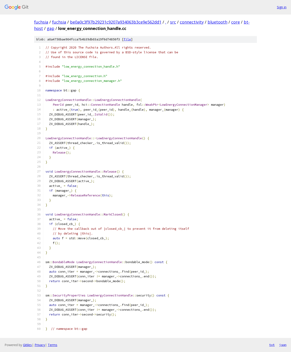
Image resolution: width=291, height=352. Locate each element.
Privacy (40, 345)
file (127, 39)
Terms (52, 345)
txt (272, 345)
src (173, 22)
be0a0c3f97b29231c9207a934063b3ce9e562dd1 (115, 22)
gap (50, 28)
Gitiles (27, 345)
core (235, 22)
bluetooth (217, 22)
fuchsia (41, 22)
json (282, 345)
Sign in (281, 7)
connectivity (192, 22)
